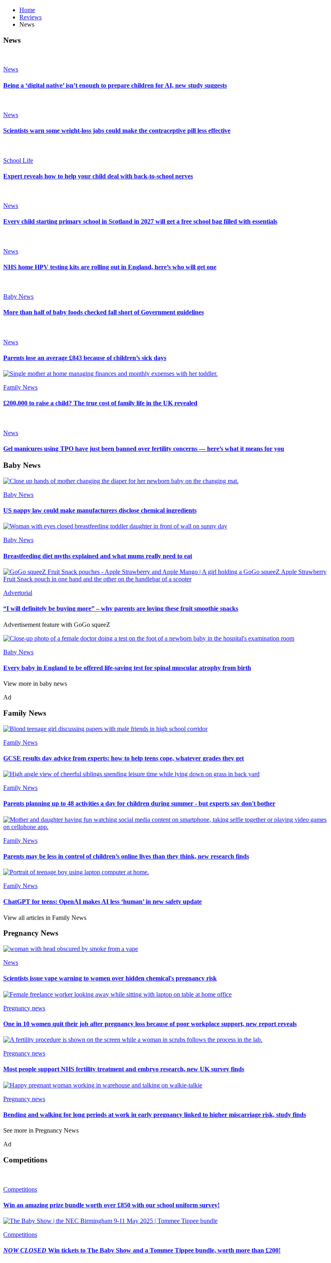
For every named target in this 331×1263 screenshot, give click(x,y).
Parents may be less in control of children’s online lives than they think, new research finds (126, 856)
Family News (20, 387)
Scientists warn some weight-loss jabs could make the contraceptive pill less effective (116, 130)
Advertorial (17, 592)
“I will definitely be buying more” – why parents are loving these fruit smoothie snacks (120, 608)
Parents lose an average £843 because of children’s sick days (84, 357)
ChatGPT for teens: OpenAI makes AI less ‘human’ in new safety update (102, 901)
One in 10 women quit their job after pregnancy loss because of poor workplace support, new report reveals (150, 1023)
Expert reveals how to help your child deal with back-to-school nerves (98, 176)
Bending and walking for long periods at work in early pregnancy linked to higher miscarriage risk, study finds (154, 1114)
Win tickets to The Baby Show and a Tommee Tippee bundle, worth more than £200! (142, 1250)
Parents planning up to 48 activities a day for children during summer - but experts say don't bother (139, 803)
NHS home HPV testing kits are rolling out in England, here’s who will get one (109, 267)
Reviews (30, 17)
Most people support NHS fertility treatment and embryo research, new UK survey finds (123, 1069)
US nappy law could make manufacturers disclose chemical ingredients (100, 510)
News (10, 69)
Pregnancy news (24, 1008)
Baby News (18, 296)
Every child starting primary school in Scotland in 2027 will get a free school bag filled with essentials (140, 221)
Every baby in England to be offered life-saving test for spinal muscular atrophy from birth (127, 667)
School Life (18, 160)
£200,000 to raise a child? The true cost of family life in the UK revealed (100, 403)
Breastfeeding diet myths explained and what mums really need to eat (97, 556)
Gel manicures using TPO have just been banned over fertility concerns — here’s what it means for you (143, 448)
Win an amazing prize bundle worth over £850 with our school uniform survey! (111, 1205)
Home (27, 9)
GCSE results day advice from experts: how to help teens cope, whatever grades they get (123, 758)
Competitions (20, 1189)
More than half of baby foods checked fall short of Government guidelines (103, 312)
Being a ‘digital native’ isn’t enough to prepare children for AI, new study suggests (115, 85)
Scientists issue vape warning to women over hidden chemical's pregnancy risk (110, 978)
